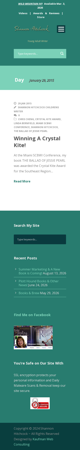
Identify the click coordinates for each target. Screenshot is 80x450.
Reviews (54, 13)
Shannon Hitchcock (44, 127)
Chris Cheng (26, 119)
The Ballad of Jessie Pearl (31, 131)
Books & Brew (29, 293)
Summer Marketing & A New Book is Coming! (39, 271)
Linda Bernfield (24, 123)
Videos (23, 13)
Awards (38, 13)
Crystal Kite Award (48, 119)
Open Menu (61, 29)
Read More (22, 181)
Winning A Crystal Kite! (37, 142)
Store (40, 17)
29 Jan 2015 (24, 103)
